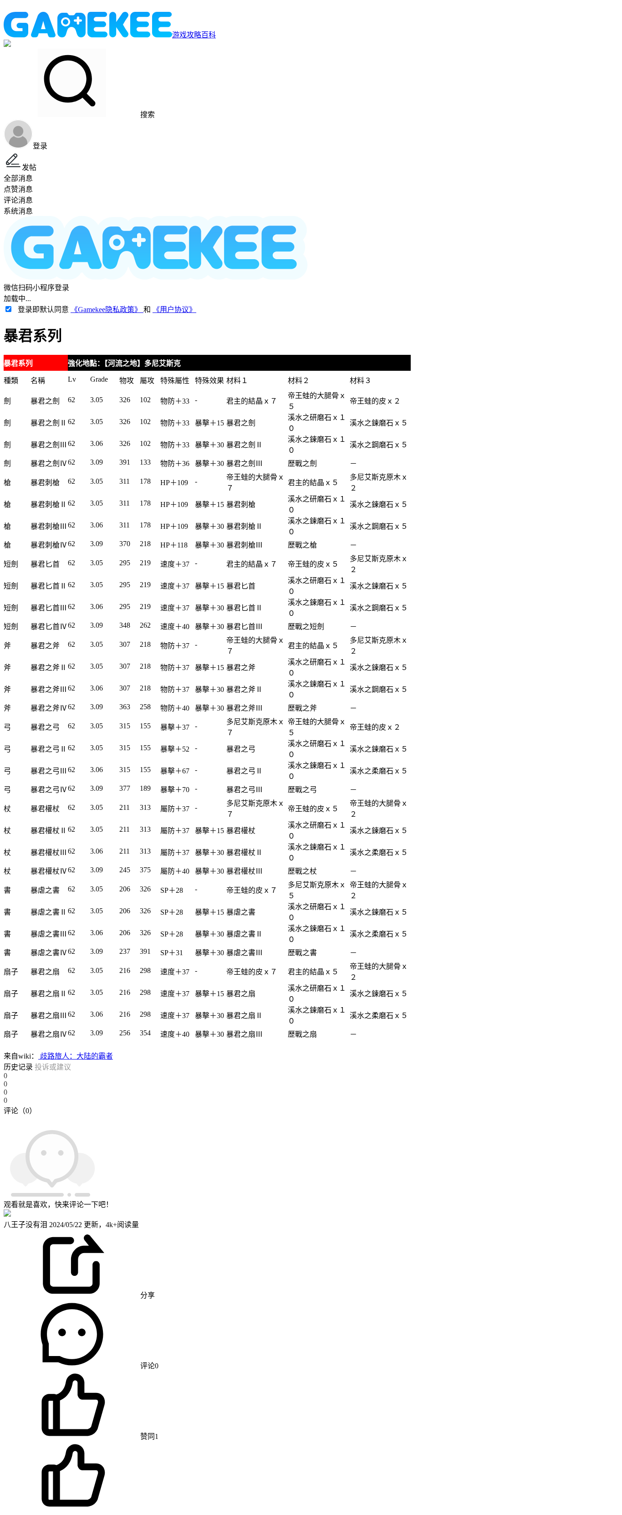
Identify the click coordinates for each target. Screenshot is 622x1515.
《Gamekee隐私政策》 (107, 309)
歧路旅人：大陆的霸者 (75, 1056)
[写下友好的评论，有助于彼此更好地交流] (211, 1120)
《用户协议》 (174, 309)
